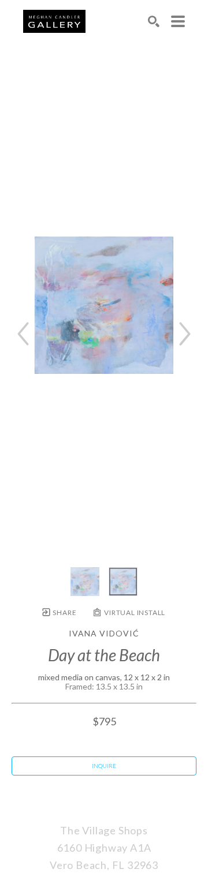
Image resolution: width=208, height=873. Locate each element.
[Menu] (178, 21)
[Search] (153, 21)
